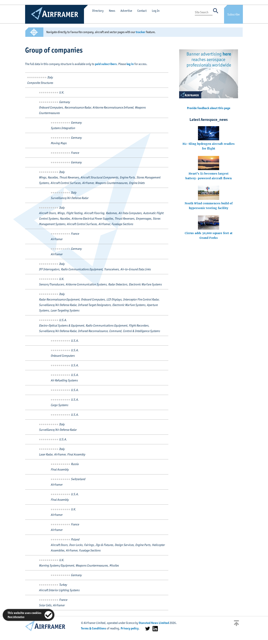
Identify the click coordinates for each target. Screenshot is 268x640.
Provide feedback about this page (208, 108)
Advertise (126, 11)
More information (16, 616)
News (112, 11)
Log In (156, 11)
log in (130, 64)
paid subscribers (106, 64)
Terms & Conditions (93, 628)
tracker (140, 32)
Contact (142, 11)
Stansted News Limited (154, 623)
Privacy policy (130, 628)
